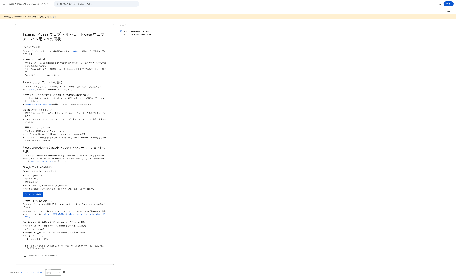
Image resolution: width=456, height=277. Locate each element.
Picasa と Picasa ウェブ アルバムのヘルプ (28, 4)
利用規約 (39, 272)
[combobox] (99, 4)
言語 (49, 269)
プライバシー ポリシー (28, 272)
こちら (74, 51)
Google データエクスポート (37, 104)
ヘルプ (123, 25)
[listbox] (53, 272)
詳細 (54, 17)
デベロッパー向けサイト (41, 161)
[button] (4, 4)
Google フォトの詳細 (33, 194)
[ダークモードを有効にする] (64, 272)
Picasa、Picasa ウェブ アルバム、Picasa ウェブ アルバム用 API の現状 (138, 32)
